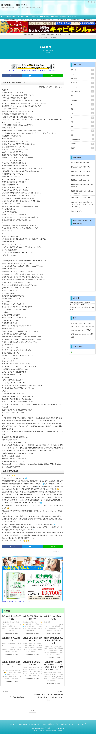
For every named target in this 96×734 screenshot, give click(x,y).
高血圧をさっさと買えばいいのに (80, 180)
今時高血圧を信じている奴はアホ (80, 167)
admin (61, 552)
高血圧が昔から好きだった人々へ (80, 198)
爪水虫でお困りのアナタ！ (58, 17)
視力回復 (82, 144)
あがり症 (82, 70)
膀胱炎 (82, 131)
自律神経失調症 (82, 139)
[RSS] (88, 2)
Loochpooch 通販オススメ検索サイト (81, 302)
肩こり (82, 118)
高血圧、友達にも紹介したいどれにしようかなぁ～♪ (11, 664)
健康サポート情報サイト (14, 5)
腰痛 (82, 126)
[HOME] (94, 2)
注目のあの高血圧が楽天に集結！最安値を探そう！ (53, 640)
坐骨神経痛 (82, 100)
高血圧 (48, 53)
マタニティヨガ (82, 91)
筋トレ (82, 109)
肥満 (82, 113)
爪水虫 (79, 330)
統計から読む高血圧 (76, 211)
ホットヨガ (82, 87)
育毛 (82, 122)
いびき (82, 74)
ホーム (3, 17)
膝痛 (82, 135)
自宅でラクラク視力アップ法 (40, 17)
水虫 (82, 104)
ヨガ (82, 96)
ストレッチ (82, 78)
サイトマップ (72, 17)
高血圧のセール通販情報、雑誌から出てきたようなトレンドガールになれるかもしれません (82, 204)
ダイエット (82, 83)
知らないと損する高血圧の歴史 (80, 162)
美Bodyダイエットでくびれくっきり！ (18, 17)
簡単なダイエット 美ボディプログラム (81, 305)
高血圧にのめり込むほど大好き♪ (80, 175)
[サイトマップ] (91, 2)
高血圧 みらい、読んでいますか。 (81, 171)
